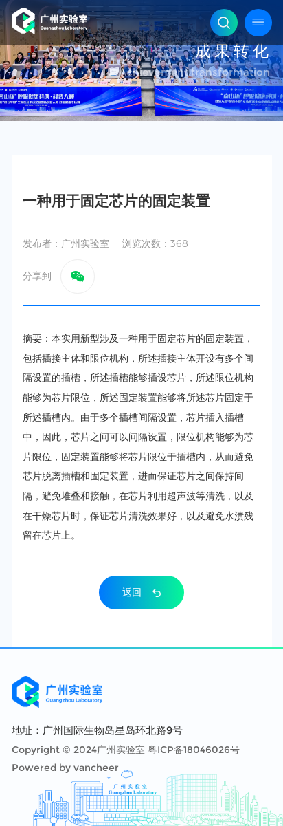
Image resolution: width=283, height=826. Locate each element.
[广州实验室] (49, 21)
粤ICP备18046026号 (194, 749)
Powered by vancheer (65, 767)
